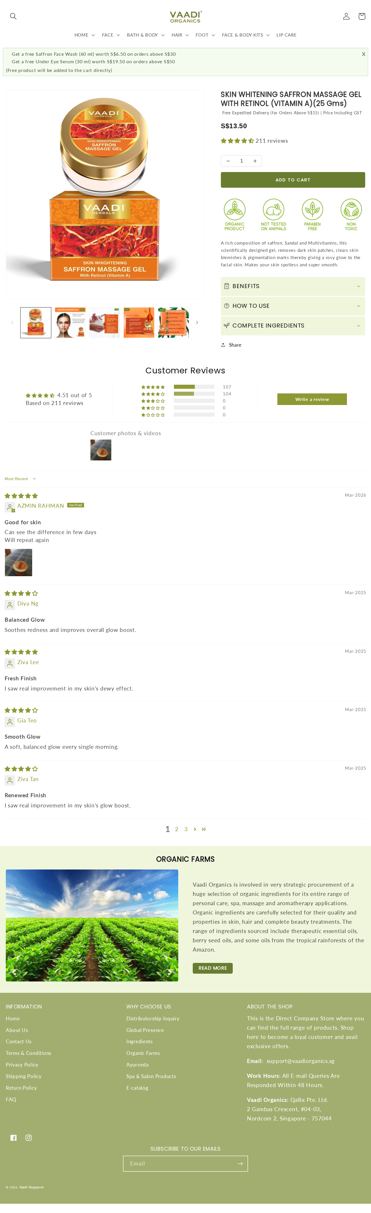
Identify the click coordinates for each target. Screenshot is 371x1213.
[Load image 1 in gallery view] (35, 322)
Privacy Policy (22, 1065)
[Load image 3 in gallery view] (104, 322)
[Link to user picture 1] (18, 562)
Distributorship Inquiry (153, 1018)
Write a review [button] (312, 399)
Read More (213, 968)
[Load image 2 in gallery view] (70, 322)
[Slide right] (197, 322)
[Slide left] (12, 322)
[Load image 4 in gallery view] (138, 322)
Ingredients (139, 1041)
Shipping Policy (24, 1076)
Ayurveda (137, 1065)
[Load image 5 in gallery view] (173, 322)
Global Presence (145, 1030)
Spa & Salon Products (151, 1076)
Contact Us (19, 1041)
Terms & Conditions (28, 1053)
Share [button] (235, 345)
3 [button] (186, 829)
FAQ (11, 1099)
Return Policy (21, 1088)
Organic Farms (143, 1053)
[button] (13, 16)
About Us (17, 1030)
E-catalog (137, 1088)
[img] (21, 495)
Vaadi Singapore (31, 1187)
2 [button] (177, 829)
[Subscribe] (240, 1164)
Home (13, 1018)
